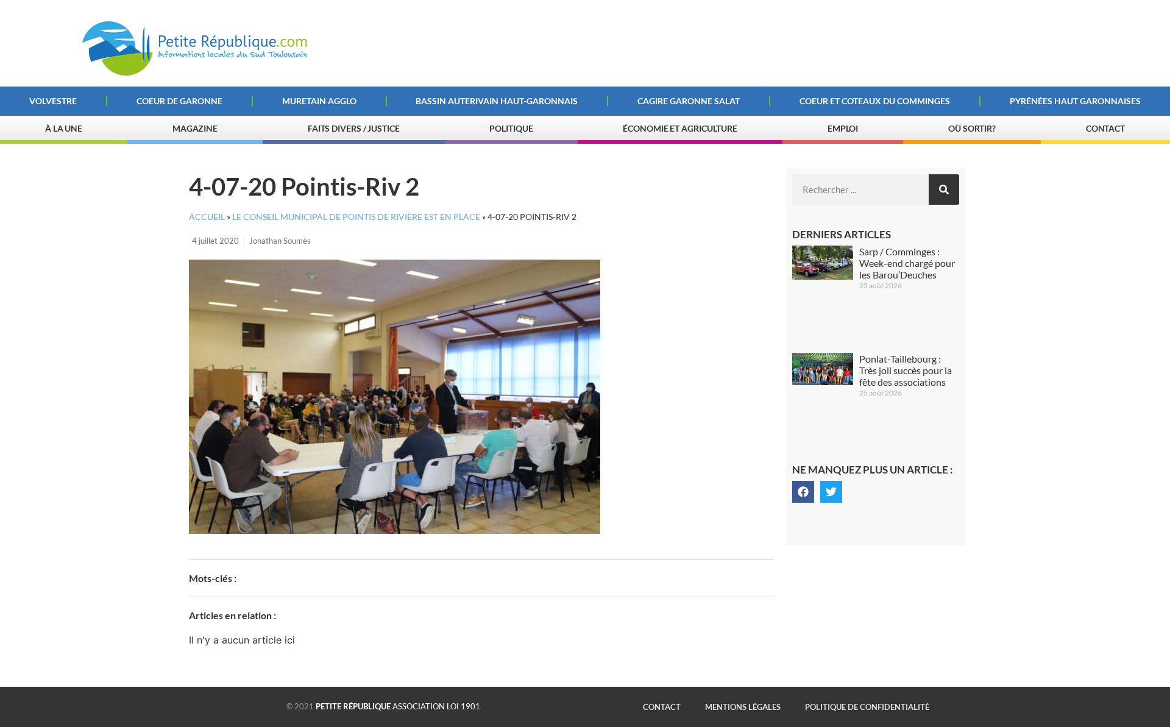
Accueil (207, 217)
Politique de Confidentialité (867, 707)
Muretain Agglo (319, 101)
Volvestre (53, 101)
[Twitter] (831, 492)
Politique (511, 128)
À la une (63, 128)
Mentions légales (743, 707)
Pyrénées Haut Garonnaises (1075, 101)
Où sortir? (972, 128)
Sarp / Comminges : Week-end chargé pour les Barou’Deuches (907, 263)
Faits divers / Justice (354, 128)
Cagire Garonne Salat (688, 101)
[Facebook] (803, 492)
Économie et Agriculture (680, 128)
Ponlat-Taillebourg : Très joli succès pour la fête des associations (905, 370)
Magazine (195, 128)
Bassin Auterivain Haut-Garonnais (497, 101)
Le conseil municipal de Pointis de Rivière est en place (356, 217)
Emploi (843, 128)
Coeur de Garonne (179, 101)
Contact (1105, 128)
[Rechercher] (944, 189)
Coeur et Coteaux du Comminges (875, 101)
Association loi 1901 (398, 706)
